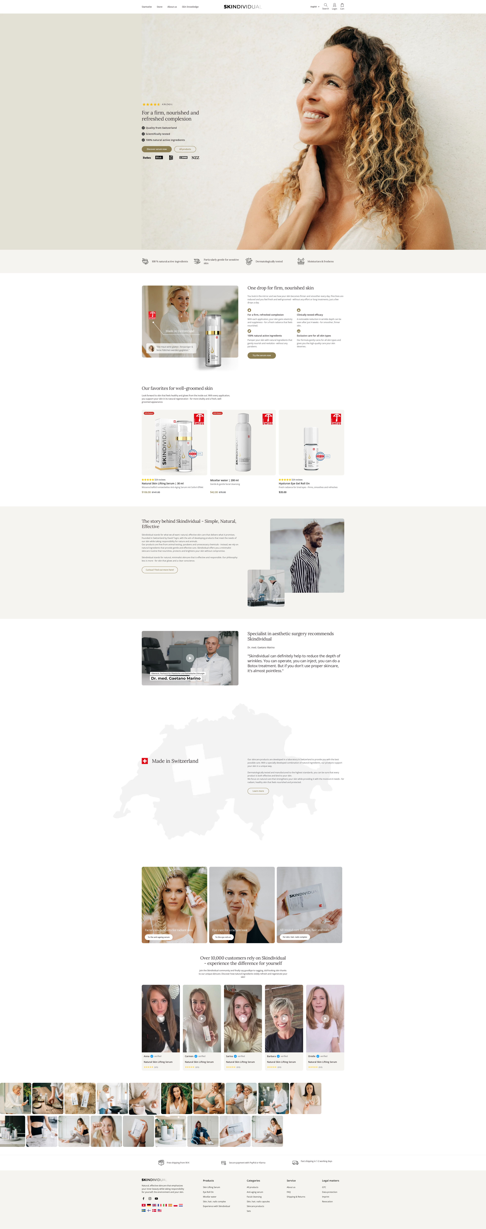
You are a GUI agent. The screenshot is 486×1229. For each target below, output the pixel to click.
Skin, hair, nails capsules (258, 1201)
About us (172, 6)
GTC (324, 1187)
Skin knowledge (190, 6)
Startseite (147, 6)
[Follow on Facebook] (143, 1198)
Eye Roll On (208, 1192)
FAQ (289, 1192)
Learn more (258, 791)
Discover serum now (157, 149)
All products (185, 149)
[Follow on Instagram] (150, 1198)
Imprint (325, 1196)
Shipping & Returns (296, 1196)
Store (159, 6)
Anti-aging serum (255, 1192)
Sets (249, 1211)
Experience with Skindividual (216, 1206)
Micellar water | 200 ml (224, 480)
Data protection (329, 1192)
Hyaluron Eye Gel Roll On (294, 483)
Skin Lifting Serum (211, 1187)
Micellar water (209, 1196)
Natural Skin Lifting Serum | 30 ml (163, 483)
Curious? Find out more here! (160, 569)
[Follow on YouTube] (156, 1198)
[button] (148, 479)
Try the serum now (262, 355)
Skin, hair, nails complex (214, 1201)
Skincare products (255, 1206)
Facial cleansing (254, 1196)
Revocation (327, 1201)
